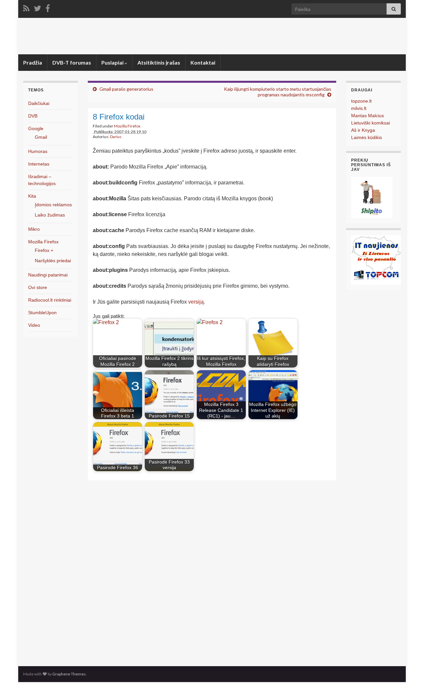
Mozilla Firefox (127, 125)
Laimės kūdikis (366, 137)
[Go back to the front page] (212, 36)
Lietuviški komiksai (370, 122)
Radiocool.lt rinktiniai (49, 300)
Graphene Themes (69, 673)
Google (35, 128)
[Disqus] (212, 571)
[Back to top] (409, 675)
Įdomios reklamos (53, 204)
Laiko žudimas (50, 215)
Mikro (34, 229)
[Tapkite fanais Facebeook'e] (47, 7)
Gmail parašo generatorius (126, 89)
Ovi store (37, 287)
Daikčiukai (38, 103)
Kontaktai (202, 62)
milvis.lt (358, 108)
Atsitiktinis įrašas (158, 62)
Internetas (38, 164)
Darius (116, 136)
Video (34, 325)
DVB (32, 116)
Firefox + (44, 250)
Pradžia (32, 62)
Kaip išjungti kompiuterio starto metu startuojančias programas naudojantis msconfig (277, 91)
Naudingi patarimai (48, 274)
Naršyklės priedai (53, 260)
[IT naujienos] (376, 259)
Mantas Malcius (367, 115)
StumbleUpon (42, 312)
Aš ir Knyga (363, 130)
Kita (32, 196)
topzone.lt (361, 101)
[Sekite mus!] (37, 7)
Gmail (41, 137)
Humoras (37, 151)
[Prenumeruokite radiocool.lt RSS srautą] (26, 7)
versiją (196, 302)
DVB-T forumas (71, 62)
